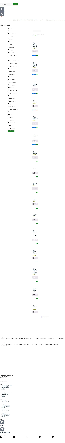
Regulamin (4, 413)
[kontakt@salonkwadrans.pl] (2, 429)
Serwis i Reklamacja (5, 406)
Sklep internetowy (5, 387)
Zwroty (3, 407)
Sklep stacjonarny (5, 386)
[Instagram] (27, 437)
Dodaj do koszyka (34, 51)
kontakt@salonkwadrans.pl (5, 432)
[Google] (53, 437)
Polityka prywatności (6, 405)
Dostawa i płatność (5, 401)
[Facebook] (1, 437)
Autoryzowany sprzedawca (7, 385)
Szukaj (15, 4)
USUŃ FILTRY (11, 130)
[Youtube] (14, 437)
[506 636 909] (2, 422)
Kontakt (3, 389)
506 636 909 (2, 425)
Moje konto (4, 400)
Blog (3, 388)
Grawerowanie (4, 402)
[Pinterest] (40, 437)
